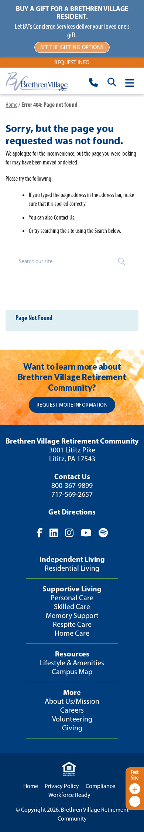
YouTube (86, 533)
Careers (72, 710)
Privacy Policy (62, 785)
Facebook (39, 533)
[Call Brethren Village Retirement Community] (93, 83)
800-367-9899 (72, 485)
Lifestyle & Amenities (72, 662)
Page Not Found (34, 318)
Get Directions (72, 511)
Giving (72, 727)
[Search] (121, 261)
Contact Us (64, 217)
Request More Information (72, 405)
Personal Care (72, 597)
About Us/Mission (72, 701)
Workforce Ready (69, 794)
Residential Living (72, 568)
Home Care (72, 633)
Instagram (69, 533)
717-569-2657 (72, 494)
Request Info (71, 62)
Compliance (100, 785)
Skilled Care (72, 606)
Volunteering (72, 718)
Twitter (54, 533)
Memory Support (72, 615)
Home (11, 104)
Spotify (102, 533)
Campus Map (72, 671)
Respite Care (72, 624)
